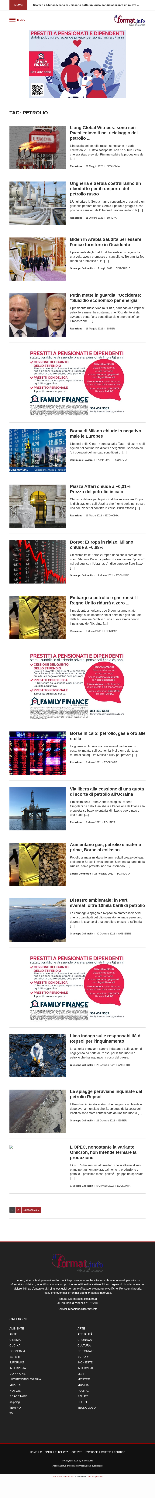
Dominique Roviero (81, 460)
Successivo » (31, 1209)
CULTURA (84, 1345)
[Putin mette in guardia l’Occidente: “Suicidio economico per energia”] (37, 315)
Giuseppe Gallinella (81, 268)
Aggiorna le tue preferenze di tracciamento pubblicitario (78, 1466)
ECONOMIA (113, 166)
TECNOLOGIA (87, 1407)
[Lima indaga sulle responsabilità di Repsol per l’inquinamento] (37, 1055)
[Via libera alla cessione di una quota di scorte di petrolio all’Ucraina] (37, 808)
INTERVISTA (17, 1368)
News (18, 4)
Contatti (76, 1452)
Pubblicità (61, 1452)
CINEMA (15, 1339)
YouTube (119, 1452)
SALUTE (83, 1396)
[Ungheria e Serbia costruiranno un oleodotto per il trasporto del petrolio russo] (37, 203)
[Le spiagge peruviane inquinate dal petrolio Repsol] (37, 1111)
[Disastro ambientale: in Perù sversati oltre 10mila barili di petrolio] (37, 920)
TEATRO (15, 1407)
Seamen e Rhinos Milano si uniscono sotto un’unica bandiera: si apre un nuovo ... (86, 4)
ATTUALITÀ (85, 1334)
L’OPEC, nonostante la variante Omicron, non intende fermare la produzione (103, 1152)
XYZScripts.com (95, 1476)
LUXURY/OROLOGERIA (25, 1379)
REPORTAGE (18, 1396)
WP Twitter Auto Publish (63, 1476)
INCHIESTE (85, 1362)
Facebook (91, 1452)
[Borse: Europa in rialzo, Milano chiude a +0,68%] (37, 562)
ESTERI (110, 328)
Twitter (106, 1452)
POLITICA (109, 822)
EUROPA (111, 217)
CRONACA (85, 1339)
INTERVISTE (86, 1368)
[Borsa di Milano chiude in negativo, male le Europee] (37, 450)
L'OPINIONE (17, 1373)
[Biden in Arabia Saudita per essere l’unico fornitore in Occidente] (37, 259)
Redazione (76, 166)
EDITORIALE (123, 268)
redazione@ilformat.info (82, 1308)
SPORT (82, 1402)
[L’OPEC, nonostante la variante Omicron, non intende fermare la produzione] (11, 1147)
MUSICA (83, 1385)
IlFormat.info (87, 1461)
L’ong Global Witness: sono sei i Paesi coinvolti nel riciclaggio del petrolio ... (104, 133)
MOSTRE (84, 1379)
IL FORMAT (16, 1362)
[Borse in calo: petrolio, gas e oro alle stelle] (37, 753)
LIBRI (81, 1373)
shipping (14, 1402)
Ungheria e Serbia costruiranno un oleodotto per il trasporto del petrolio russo (105, 188)
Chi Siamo (46, 1452)
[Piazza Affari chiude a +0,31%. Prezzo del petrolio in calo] (37, 506)
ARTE (81, 1328)
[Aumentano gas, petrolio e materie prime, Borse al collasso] (37, 864)
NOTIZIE (15, 1390)
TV (11, 1413)
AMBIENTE (124, 933)
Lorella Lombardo (80, 873)
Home (33, 1452)
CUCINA (14, 1345)
